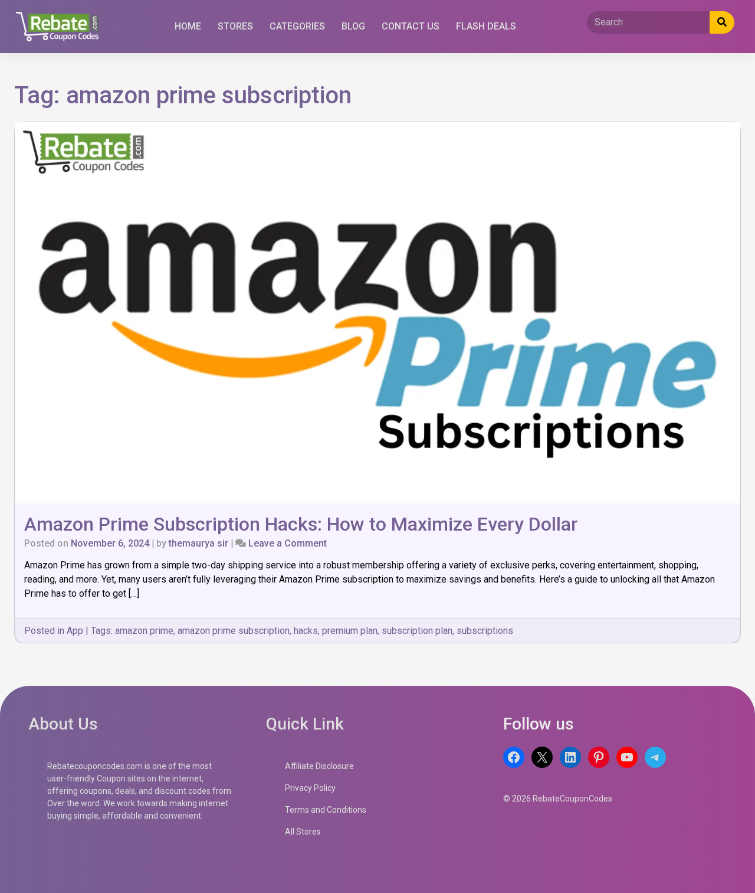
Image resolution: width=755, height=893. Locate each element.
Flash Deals (486, 26)
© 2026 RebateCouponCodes (557, 798)
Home (188, 26)
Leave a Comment (287, 543)
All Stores (303, 831)
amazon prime (144, 630)
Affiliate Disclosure (319, 766)
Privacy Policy (310, 788)
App (75, 630)
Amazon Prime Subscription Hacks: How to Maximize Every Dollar (301, 524)
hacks (306, 630)
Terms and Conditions (325, 810)
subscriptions (485, 630)
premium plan (350, 630)
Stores (235, 26)
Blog (353, 26)
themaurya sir (198, 543)
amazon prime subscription (234, 630)
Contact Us (410, 26)
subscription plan (417, 630)
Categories (297, 26)
